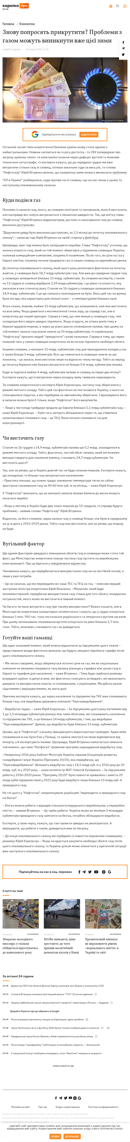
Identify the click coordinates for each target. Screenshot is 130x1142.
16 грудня (25, 447)
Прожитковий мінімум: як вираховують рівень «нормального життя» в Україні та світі (101, 946)
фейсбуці (91, 238)
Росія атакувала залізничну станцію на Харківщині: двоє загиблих (47, 1019)
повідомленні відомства (68, 563)
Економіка (33, 934)
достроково (25, 225)
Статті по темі (13, 891)
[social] (79, 872)
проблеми (119, 172)
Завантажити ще (63, 1066)
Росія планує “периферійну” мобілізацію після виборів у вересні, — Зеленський (55, 1044)
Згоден (55, 1136)
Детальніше (72, 1136)
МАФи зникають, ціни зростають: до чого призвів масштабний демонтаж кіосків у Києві (61, 946)
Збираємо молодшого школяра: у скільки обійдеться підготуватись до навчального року (20, 946)
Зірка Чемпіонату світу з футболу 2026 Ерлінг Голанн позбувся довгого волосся (55, 1027)
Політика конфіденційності (103, 1106)
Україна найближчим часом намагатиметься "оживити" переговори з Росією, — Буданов (60, 1002)
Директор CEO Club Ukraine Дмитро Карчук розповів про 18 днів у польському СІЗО (57, 985)
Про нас (42, 1106)
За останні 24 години (18, 976)
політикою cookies (111, 1129)
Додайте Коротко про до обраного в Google (34, 1011)
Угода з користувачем (68, 1106)
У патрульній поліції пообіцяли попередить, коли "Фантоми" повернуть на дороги (56, 1053)
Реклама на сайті (20, 1106)
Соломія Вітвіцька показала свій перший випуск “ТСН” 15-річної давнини (52, 994)
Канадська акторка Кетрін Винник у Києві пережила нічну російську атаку (52, 1036)
